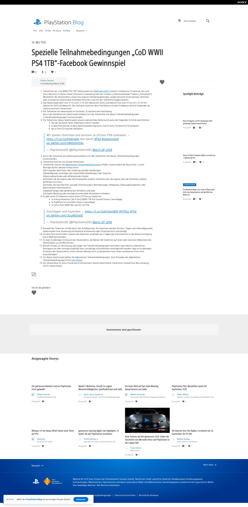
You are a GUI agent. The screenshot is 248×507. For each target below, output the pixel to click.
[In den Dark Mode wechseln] (179, 21)
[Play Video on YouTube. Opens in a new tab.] (162, 430)
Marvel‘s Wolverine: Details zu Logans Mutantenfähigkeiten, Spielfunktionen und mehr (100, 388)
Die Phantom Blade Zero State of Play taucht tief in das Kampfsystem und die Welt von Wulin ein (198, 192)
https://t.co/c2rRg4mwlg (62, 139)
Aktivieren (80, 499)
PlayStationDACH (102, 91)
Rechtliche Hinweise (148, 495)
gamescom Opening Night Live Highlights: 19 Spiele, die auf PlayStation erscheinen (98, 432)
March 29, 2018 (102, 222)
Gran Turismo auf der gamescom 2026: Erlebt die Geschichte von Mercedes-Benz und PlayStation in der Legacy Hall (147, 439)
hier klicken (77, 260)
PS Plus (66, 30)
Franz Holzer (135, 448)
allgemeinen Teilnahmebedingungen (83, 164)
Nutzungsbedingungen (100, 495)
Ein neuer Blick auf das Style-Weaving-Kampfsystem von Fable (142, 388)
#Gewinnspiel (110, 139)
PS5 (35, 30)
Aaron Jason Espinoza (93, 394)
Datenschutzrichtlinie (125, 495)
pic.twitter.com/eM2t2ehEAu (65, 143)
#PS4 (97, 139)
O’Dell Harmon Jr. (91, 439)
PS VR (48, 30)
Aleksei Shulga (183, 439)
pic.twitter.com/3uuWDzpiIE (64, 215)
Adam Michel (182, 394)
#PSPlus (124, 211)
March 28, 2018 (102, 149)
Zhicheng (41, 439)
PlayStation (64, 22)
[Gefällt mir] (200, 127)
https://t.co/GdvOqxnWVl (101, 211)
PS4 (41, 30)
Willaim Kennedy (137, 394)
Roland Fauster (47, 80)
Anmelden (190, 21)
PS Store (57, 30)
